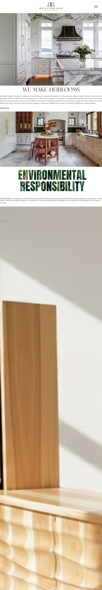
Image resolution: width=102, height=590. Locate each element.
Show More (3, 202)
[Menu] (96, 6)
